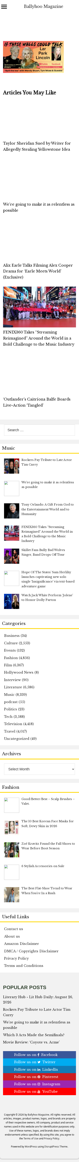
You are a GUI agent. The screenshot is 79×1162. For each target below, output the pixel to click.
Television (13, 724)
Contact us (13, 929)
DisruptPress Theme (55, 1146)
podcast (11, 702)
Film (8, 665)
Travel (9, 731)
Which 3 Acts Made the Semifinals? (33, 1035)
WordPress (31, 1146)
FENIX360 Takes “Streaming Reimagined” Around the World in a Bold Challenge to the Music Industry (38, 338)
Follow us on (36, 1055)
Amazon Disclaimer (21, 944)
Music (9, 695)
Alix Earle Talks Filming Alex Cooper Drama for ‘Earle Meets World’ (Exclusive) (38, 271)
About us (12, 936)
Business (12, 636)
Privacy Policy (16, 958)
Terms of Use (30, 1138)
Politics (10, 709)
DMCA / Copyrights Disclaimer (31, 951)
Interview (12, 680)
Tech (8, 717)
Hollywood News (18, 672)
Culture (11, 643)
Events (10, 650)
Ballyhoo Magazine (43, 6)
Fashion (11, 658)
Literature (13, 687)
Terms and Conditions (23, 966)
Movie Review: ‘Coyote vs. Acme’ (31, 1042)
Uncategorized (16, 739)
